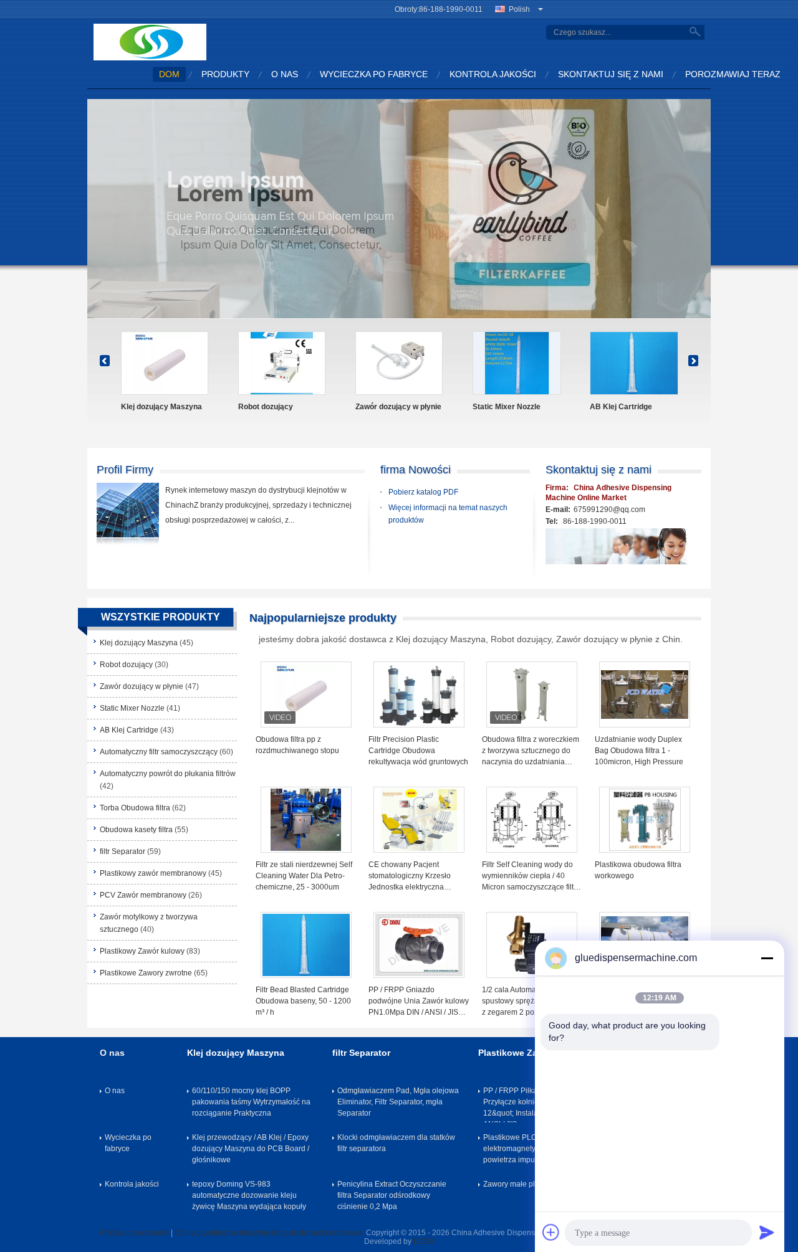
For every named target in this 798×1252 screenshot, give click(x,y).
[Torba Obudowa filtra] (399, 363)
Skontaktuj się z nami (610, 74)
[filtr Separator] (634, 363)
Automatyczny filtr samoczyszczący (153, 412)
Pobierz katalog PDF (423, 492)
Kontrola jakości (492, 74)
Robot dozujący (126, 664)
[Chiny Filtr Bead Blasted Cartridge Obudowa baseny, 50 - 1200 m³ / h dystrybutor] (306, 945)
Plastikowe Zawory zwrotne (146, 973)
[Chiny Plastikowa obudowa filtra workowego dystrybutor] (644, 820)
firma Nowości (415, 469)
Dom (169, 74)
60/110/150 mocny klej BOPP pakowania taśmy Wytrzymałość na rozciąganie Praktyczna (251, 1101)
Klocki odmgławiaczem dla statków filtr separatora (396, 1143)
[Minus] (766, 958)
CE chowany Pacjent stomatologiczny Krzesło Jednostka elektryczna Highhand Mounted (409, 876)
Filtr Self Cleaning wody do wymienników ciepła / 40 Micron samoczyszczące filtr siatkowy (529, 876)
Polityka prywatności (134, 1232)
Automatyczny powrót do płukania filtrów (277, 412)
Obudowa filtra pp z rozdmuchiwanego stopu (297, 745)
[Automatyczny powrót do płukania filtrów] (281, 363)
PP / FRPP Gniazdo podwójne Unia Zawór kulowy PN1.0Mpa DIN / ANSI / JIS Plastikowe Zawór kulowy (418, 1001)
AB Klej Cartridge (129, 730)
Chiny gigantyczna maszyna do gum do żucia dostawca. (270, 1232)
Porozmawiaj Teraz (733, 74)
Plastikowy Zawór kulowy (142, 951)
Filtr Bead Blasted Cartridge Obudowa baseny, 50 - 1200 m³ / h (303, 1001)
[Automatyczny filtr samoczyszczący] (165, 363)
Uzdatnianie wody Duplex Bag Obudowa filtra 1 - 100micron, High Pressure (639, 750)
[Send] (767, 1232)
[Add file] (551, 1232)
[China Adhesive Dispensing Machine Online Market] (150, 41)
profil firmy (125, 469)
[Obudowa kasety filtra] (517, 363)
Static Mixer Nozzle (132, 708)
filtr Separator (614, 406)
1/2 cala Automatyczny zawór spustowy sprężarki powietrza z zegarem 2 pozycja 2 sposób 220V (532, 1001)
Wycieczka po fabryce (374, 74)
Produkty (225, 74)
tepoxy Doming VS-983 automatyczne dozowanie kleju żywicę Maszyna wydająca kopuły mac (249, 1198)
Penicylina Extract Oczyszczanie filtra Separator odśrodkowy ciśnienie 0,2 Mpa (391, 1195)
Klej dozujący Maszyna (139, 642)
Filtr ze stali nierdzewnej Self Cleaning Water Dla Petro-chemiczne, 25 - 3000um (304, 875)
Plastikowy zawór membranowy (153, 873)
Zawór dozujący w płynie (141, 686)
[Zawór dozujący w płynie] (399, 211)
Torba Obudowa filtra (391, 406)
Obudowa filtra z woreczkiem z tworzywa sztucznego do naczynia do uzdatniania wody (530, 751)
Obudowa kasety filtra (511, 406)
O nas (284, 74)
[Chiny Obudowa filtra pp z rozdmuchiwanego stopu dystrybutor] (306, 694)
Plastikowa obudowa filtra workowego (638, 870)
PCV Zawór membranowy (143, 895)
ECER (424, 1241)
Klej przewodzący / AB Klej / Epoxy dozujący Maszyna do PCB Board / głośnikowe (250, 1148)
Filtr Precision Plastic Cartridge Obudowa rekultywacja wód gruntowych (418, 750)
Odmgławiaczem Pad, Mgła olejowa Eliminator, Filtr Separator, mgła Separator (398, 1101)
